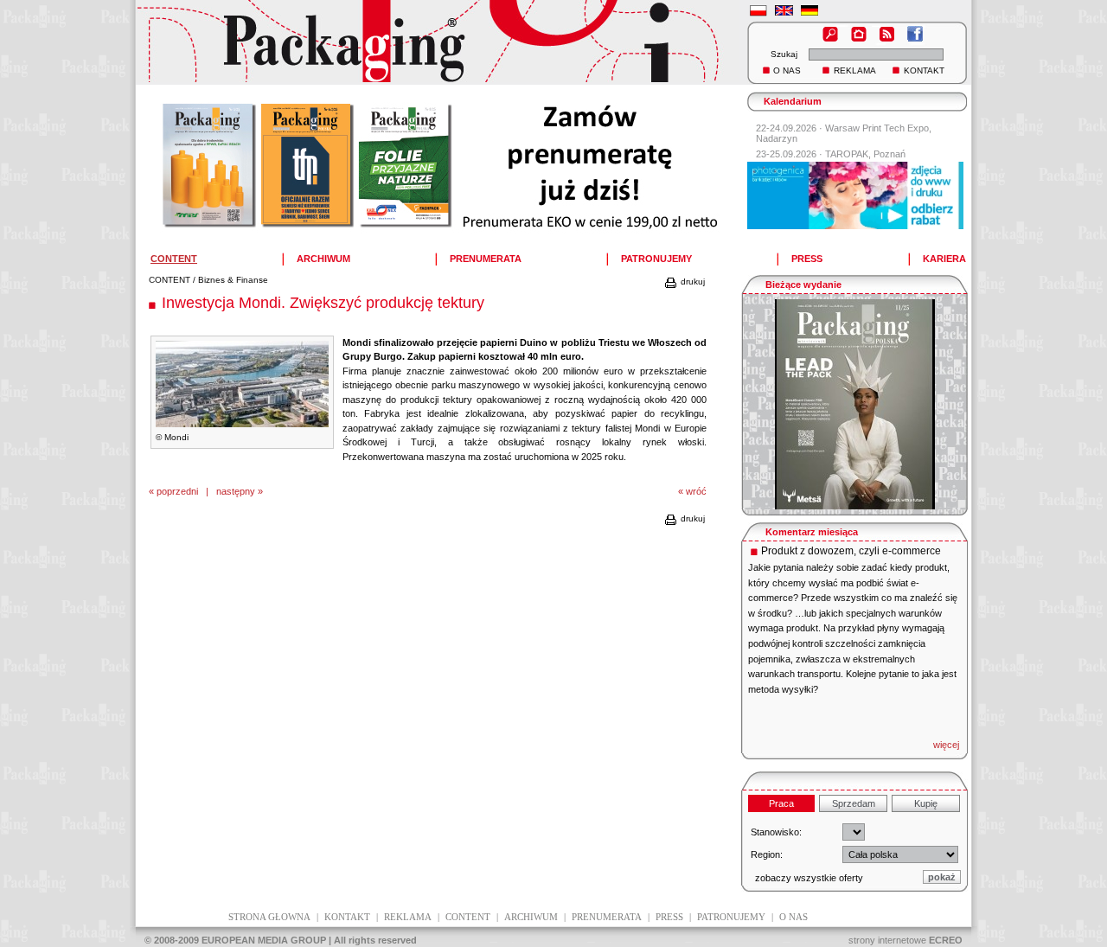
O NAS (787, 70)
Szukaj (784, 54)
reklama (408, 917)
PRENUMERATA (486, 258)
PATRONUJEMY (656, 258)
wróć (696, 491)
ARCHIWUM (323, 258)
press (669, 917)
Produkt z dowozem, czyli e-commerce (851, 551)
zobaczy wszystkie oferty (809, 878)
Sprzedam (853, 803)
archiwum (531, 917)
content (467, 917)
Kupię (925, 803)
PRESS (806, 258)
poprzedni (177, 491)
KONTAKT (924, 70)
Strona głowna (269, 917)
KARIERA (944, 258)
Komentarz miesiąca (811, 532)
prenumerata (607, 917)
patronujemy (731, 917)
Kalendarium (793, 101)
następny (235, 491)
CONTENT (169, 280)
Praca (781, 803)
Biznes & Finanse (233, 280)
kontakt (347, 917)
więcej (946, 744)
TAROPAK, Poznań (865, 154)
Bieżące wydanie (803, 284)
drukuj (691, 281)
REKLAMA (855, 70)
